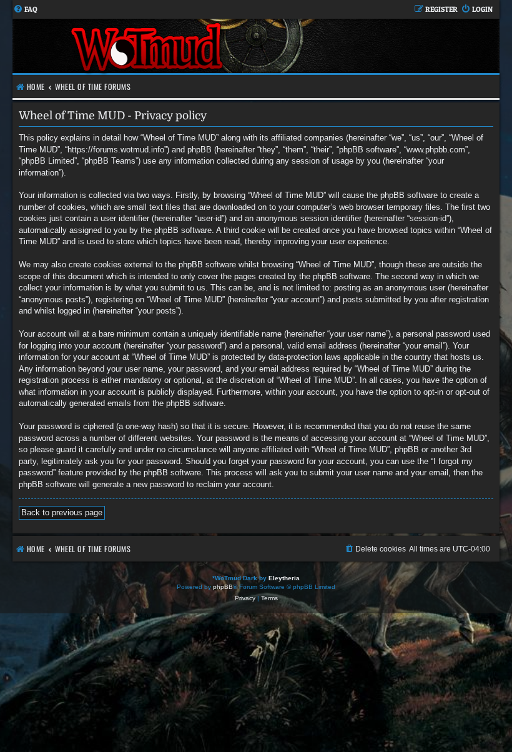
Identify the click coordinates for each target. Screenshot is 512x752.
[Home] (148, 46)
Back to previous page (61, 512)
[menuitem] (25, 9)
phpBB (223, 586)
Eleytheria (284, 578)
